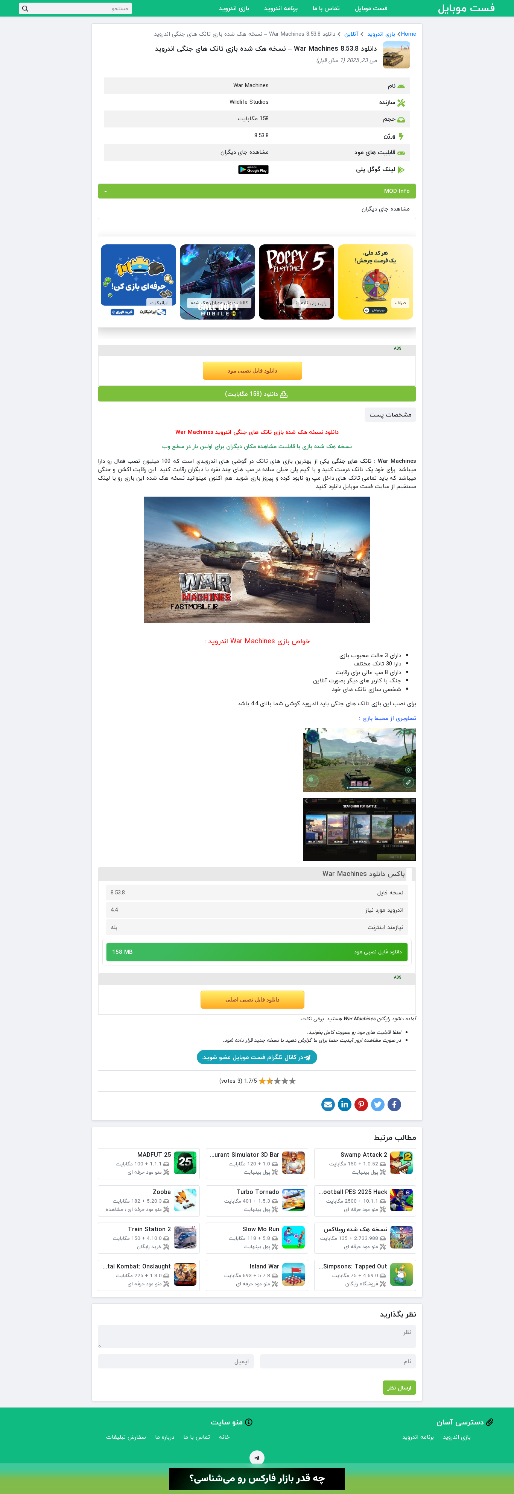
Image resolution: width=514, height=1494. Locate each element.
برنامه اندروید (281, 8)
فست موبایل (371, 8)
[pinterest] (361, 1104)
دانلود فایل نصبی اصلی (252, 1000)
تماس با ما (326, 8)
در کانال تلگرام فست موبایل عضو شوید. (252, 1057)
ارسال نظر (399, 1387)
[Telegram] (257, 1457)
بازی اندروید (234, 8)
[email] (328, 1104)
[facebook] (394, 1104)
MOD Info (397, 191)
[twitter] (378, 1104)
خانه (224, 1437)
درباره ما (164, 1437)
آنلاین (351, 34)
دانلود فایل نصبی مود (252, 371)
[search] (25, 8)
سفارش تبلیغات (126, 1437)
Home (408, 34)
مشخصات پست (390, 414)
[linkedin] (344, 1104)
